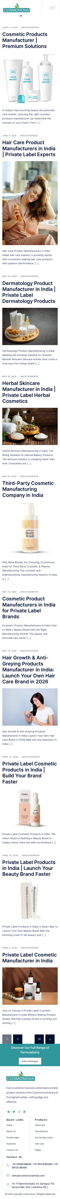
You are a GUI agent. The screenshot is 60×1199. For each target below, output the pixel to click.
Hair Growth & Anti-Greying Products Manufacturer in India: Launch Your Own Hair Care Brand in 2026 (28, 670)
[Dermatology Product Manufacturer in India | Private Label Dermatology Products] (30, 326)
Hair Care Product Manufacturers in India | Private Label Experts (29, 148)
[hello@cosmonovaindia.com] (8, 1174)
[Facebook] (8, 1112)
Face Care (40, 1125)
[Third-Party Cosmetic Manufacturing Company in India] (30, 528)
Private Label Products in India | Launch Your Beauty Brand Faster (29, 868)
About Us (11, 1131)
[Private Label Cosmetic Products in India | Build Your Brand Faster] (30, 808)
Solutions (11, 1143)
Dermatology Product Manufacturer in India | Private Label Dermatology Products (29, 292)
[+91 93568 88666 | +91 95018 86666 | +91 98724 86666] (8, 1165)
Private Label (12, 1137)
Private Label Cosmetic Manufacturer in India (29, 958)
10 (39, 1039)
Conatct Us (12, 1149)
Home (9, 1125)
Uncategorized (30, 27)
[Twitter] (14, 1112)
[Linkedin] (24, 1112)
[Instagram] (19, 1112)
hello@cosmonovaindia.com (28, 1175)
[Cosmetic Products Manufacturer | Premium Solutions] (30, 78)
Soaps (38, 1149)
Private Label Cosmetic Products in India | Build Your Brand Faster (29, 773)
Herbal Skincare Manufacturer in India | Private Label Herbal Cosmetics (29, 392)
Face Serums (41, 1131)
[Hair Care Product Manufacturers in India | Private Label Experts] (30, 202)
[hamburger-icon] (52, 7)
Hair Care (39, 1143)
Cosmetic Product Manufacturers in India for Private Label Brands (28, 608)
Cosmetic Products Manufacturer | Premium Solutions (25, 40)
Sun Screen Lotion (44, 1137)
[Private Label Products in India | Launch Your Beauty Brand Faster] (30, 900)
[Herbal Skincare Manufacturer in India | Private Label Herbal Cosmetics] (30, 426)
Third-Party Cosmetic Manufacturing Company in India (28, 489)
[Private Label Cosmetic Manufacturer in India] (30, 985)
